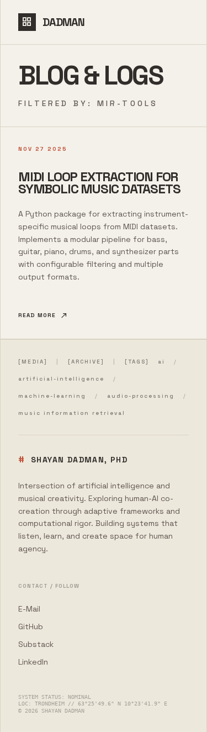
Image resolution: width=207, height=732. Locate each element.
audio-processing (140, 395)
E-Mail (29, 609)
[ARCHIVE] (86, 361)
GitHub (30, 626)
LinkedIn (33, 662)
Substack (36, 644)
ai (161, 361)
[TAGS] (137, 361)
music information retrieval (71, 413)
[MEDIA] (32, 361)
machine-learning (52, 395)
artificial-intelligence (61, 378)
